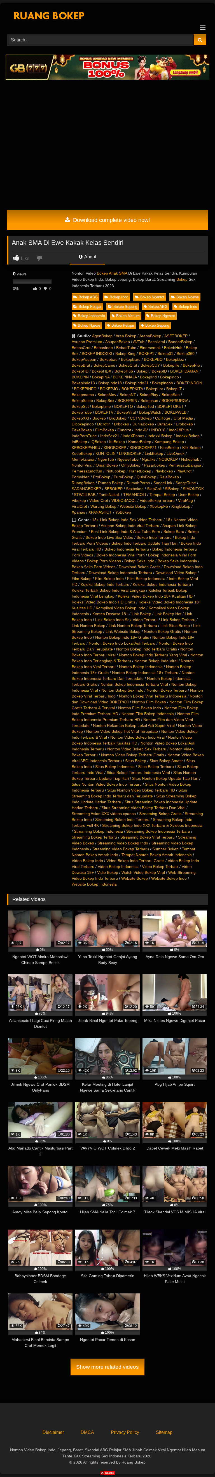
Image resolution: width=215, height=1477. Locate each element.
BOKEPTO (123, 406)
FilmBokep (104, 430)
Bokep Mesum (128, 316)
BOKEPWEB (175, 412)
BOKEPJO (109, 389)
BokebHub (173, 347)
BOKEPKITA (132, 389)
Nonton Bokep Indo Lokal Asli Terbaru (122, 643)
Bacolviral (156, 342)
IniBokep (79, 441)
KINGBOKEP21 (143, 447)
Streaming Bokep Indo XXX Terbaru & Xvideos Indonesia (152, 825)
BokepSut (80, 406)
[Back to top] (197, 1460)
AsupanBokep (117, 342)
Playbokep (164, 471)
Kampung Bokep (169, 441)
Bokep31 (165, 353)
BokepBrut (81, 365)
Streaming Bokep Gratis (160, 813)
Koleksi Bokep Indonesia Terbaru (162, 584)
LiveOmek (175, 453)
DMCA (87, 1432)
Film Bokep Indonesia (146, 578)
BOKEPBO (153, 359)
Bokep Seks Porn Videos (93, 567)
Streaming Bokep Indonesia (98, 831)
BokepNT (128, 394)
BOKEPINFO (85, 389)
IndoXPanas (133, 436)
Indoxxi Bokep (160, 436)
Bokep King (125, 353)
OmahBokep (107, 465)
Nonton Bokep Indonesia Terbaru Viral (134, 684)
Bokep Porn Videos (104, 561)
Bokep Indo (119, 297)
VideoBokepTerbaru (157, 500)
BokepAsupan (84, 359)
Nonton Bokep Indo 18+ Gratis (122, 637)
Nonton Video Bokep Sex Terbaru (136, 749)
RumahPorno (138, 483)
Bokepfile (171, 365)
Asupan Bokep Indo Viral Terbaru (130, 525)
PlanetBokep (140, 471)
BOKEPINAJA (125, 377)
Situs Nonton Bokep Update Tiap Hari (165, 778)
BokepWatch (150, 412)
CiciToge (162, 418)
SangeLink (162, 483)
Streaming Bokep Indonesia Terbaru (158, 831)
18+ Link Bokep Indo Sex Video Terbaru (127, 520)
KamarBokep (139, 441)
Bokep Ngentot (152, 297)
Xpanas (78, 512)
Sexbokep (135, 488)
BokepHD (80, 371)
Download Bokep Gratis (139, 567)
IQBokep (98, 441)
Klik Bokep (191, 447)
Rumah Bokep (110, 483)
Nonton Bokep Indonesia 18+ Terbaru (145, 672)
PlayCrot (183, 471)
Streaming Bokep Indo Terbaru (122, 819)
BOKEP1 (146, 353)
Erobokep (184, 424)
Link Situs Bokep (175, 625)
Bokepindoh (162, 383)
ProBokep (101, 477)
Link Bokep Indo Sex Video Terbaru (126, 619)
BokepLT (174, 389)
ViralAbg (185, 500)
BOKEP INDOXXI (97, 353)
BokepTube (82, 412)
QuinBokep (146, 477)
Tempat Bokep (162, 494)
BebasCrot (81, 347)
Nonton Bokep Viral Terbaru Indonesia (152, 696)
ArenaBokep (150, 336)
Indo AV (141, 430)
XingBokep (180, 506)
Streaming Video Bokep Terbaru (120, 849)
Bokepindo (169, 377)
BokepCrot (127, 365)
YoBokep (123, 512)
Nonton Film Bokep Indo (139, 708)
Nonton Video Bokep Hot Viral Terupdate (122, 731)
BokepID (159, 371)
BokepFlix (191, 365)
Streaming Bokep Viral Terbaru (147, 837)
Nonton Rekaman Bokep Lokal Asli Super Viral (134, 725)
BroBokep (118, 418)
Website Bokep (133, 506)
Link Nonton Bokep (88, 625)
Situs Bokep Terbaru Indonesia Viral (138, 772)
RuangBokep (83, 483)
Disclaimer (53, 1432)
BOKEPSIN (127, 400)
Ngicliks (148, 459)
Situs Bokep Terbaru (156, 766)
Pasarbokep (154, 465)
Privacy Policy (125, 1432)
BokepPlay (148, 394)
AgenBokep (102, 336)
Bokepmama (83, 394)
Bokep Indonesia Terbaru (126, 549)
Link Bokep (141, 614)
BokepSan (171, 394)
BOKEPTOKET (170, 406)
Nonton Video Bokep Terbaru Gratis (132, 755)
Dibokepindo (83, 424)
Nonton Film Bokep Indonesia (147, 713)
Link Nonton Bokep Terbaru (133, 625)
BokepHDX (101, 371)
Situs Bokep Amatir (166, 761)
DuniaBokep (143, 424)
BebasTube (126, 347)
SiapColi (154, 488)
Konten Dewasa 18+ (110, 614)
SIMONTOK (193, 488)
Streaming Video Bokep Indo (122, 843)
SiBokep (172, 488)
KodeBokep (82, 453)
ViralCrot (79, 506)
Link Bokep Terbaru (178, 619)
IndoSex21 (109, 436)
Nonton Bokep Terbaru (167, 690)
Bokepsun (149, 400)
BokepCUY (150, 365)
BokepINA (100, 377)
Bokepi (142, 371)
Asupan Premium (87, 342)
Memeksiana (83, 459)
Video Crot (98, 500)
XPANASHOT (100, 512)
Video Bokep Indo (87, 860)
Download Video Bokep (176, 572)
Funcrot (124, 430)
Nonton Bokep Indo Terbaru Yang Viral (153, 655)
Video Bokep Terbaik (160, 866)
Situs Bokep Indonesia (115, 766)
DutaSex (164, 424)
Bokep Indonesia (91, 316)
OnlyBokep (131, 465)
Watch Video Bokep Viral (143, 872)
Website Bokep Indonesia (94, 884)
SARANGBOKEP (86, 488)
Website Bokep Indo (169, 878)
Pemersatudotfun (87, 471)
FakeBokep (82, 430)
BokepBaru (131, 359)
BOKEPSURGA (175, 400)
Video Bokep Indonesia (118, 866)
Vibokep (79, 500)
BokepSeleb (82, 400)
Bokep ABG (88, 297)
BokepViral (126, 412)
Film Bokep (82, 578)
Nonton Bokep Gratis (162, 631)
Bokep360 (186, 353)
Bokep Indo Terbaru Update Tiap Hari (144, 543)
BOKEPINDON (189, 383)
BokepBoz (175, 359)
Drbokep (121, 424)
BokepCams (104, 365)
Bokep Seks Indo (139, 561)
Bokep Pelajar (90, 307)
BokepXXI (80, 418)
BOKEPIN (80, 377)
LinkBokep (154, 453)
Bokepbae (109, 359)
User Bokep (188, 494)
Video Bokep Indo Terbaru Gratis (135, 860)
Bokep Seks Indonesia (177, 561)
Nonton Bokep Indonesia (141, 666)
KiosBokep (169, 447)
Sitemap (164, 1432)
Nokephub (190, 459)
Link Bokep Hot (168, 614)
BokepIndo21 (137, 383)
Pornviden (81, 477)
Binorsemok (150, 347)
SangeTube (186, 483)
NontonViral (82, 465)
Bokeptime (101, 406)
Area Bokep (126, 336)
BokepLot (154, 389)
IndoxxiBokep (188, 436)
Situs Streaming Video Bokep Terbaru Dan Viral (143, 808)
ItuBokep (117, 441)
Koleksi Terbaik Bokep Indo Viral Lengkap (108, 590)
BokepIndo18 (110, 383)
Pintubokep (115, 471)
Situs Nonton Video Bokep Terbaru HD (141, 790)
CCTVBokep (141, 418)
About (89, 256)
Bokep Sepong (125, 307)
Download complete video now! (110, 220)
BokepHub (123, 371)
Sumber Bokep (165, 849)
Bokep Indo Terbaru (154, 537)
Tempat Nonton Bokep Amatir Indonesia (156, 855)
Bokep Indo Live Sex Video (109, 537)
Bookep (99, 418)
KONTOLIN (105, 453)
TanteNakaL (109, 494)
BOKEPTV (104, 412)
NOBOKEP (168, 459)
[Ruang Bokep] (107, 16)
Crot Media (183, 418)
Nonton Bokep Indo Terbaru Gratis (146, 649)
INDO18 (158, 430)
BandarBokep (180, 342)
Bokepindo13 (83, 383)
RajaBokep (169, 477)
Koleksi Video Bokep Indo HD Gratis (103, 602)
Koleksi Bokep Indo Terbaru (105, 584)
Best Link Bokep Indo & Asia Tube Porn (125, 531)
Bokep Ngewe (187, 297)
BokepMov (106, 394)
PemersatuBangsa (185, 465)
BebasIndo (103, 347)
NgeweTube (128, 459)
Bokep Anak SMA (112, 273)
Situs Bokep (135, 761)
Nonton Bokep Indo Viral (155, 661)
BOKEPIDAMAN (184, 371)
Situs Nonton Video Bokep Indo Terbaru (107, 784)
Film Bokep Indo (109, 578)
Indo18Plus (179, 430)
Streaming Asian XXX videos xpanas (104, 813)
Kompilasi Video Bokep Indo (120, 608)
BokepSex (105, 400)
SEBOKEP (113, 488)
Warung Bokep (103, 506)
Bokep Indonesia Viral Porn (121, 555)
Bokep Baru (173, 531)
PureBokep (123, 477)
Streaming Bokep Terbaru (94, 837)
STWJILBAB (84, 494)
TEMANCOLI (134, 494)
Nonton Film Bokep (149, 702)
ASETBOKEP (176, 336)
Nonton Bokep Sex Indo (122, 690)
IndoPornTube (84, 436)
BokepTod (145, 406)
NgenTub (106, 459)
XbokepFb (159, 506)
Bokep (182, 279)
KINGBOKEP (115, 447)
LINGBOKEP (130, 453)
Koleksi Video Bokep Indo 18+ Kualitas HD (155, 596)
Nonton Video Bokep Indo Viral (137, 737)
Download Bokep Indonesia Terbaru (120, 572)
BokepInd (148, 377)
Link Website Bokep (123, 631)
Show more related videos (107, 1367)
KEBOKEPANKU (86, 447)
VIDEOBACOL (123, 500)
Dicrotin (104, 424)
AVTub (138, 342)
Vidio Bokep (107, 872)
